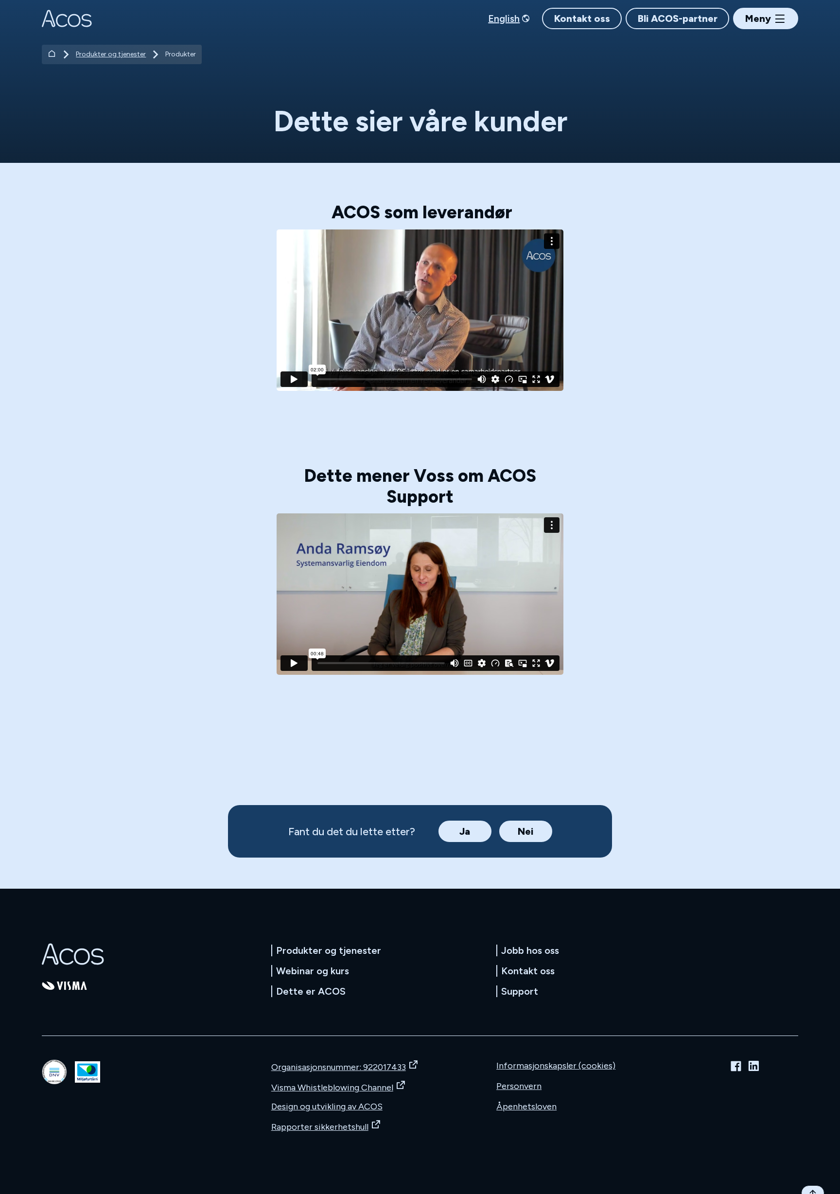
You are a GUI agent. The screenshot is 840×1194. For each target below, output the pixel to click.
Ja (464, 831)
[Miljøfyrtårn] (87, 1072)
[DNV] (54, 1072)
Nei (525, 831)
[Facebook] (736, 1066)
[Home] (52, 54)
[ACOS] (73, 954)
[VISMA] (64, 986)
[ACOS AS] (66, 18)
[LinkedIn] (753, 1066)
